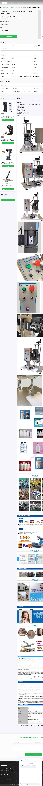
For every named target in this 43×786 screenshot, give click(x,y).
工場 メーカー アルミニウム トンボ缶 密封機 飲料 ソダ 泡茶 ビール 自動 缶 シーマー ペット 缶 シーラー (7, 140)
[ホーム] (4, 2)
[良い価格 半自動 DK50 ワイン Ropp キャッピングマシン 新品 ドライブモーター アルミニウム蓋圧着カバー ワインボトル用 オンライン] (8, 154)
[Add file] (21, 784)
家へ (12, 2)
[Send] (40, 784)
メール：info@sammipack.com (7, 770)
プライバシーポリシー (4, 784)
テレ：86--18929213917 (6, 768)
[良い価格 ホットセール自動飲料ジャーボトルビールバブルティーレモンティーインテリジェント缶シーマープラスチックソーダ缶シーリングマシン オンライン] (8, 107)
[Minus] (40, 759)
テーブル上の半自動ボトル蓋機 (26, 725)
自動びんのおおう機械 (10, 7)
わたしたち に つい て (24, 2)
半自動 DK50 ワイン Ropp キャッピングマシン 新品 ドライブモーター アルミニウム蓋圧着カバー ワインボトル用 (8, 163)
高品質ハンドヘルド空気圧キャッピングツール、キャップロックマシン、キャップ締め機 (7, 187)
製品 (16, 2)
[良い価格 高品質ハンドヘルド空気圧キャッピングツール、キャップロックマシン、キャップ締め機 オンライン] (8, 177)
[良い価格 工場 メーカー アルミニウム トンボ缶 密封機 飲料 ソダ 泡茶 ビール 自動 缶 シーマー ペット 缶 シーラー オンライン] (8, 131)
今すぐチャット (8, 36)
